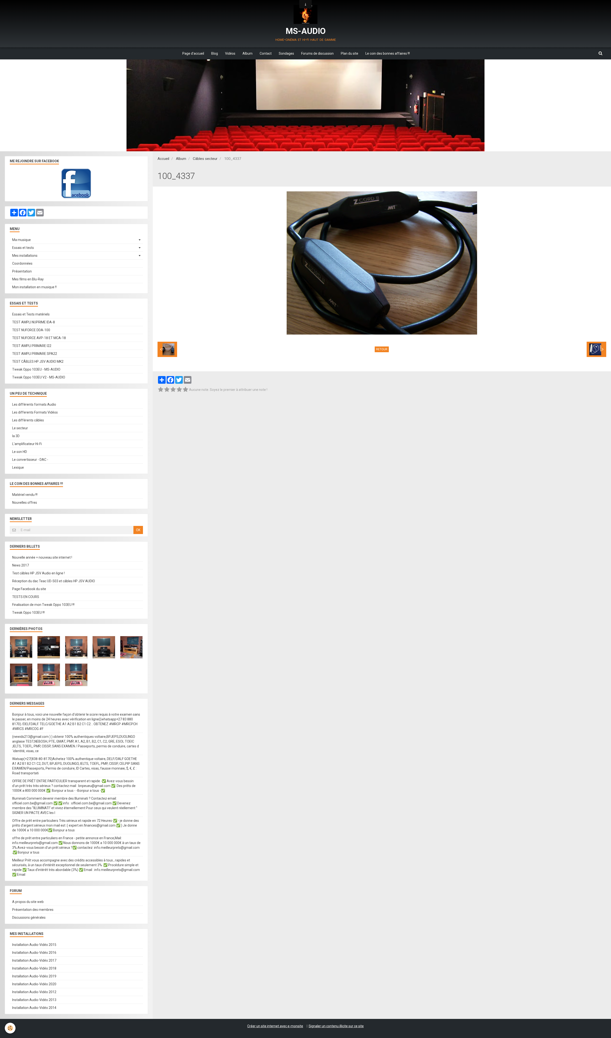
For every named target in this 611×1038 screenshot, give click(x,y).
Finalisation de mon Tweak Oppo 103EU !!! (43, 605)
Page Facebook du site (29, 589)
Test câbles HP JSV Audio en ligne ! (38, 573)
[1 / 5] (160, 390)
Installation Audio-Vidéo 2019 (34, 976)
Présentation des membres (32, 910)
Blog (214, 53)
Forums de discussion (317, 53)
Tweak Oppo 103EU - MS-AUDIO (36, 369)
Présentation (22, 271)
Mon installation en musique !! (34, 287)
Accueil (163, 159)
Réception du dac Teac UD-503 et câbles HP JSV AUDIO (53, 581)
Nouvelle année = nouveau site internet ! (42, 557)
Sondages (286, 53)
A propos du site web (28, 902)
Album (247, 53)
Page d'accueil (193, 53)
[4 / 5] (179, 390)
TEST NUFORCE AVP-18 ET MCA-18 (39, 338)
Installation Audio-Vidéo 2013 (34, 1000)
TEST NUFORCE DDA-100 (31, 330)
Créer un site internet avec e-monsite (275, 1026)
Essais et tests (23, 248)
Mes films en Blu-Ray (28, 279)
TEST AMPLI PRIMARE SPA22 (34, 354)
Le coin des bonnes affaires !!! (387, 53)
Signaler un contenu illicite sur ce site (336, 1026)
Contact (266, 53)
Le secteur (20, 428)
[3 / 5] (173, 390)
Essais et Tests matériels (31, 314)
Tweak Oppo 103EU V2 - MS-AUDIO (38, 377)
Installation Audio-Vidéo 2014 (34, 1008)
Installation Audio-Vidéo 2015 (34, 945)
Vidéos (230, 53)
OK (138, 530)
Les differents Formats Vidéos (35, 412)
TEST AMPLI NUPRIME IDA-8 (33, 322)
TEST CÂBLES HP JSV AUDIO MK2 (37, 361)
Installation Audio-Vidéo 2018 (34, 968)
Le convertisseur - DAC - (30, 459)
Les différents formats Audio (34, 404)
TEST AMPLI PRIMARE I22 (31, 346)
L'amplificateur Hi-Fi (27, 444)
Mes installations (24, 255)
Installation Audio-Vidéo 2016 (34, 952)
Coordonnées (22, 263)
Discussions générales (29, 917)
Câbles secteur (205, 159)
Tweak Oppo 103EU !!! (28, 612)
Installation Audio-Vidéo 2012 (34, 992)
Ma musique (21, 240)
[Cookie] (10, 1028)
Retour (381, 349)
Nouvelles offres (24, 502)
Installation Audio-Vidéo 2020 (34, 984)
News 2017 (20, 565)
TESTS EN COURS (25, 597)
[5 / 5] (185, 390)
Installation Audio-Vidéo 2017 (34, 960)
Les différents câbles (28, 420)
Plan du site (349, 53)
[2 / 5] (166, 390)
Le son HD (19, 452)
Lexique (18, 467)
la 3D (16, 436)
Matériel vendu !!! (24, 495)
